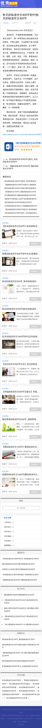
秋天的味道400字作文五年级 (16, 698)
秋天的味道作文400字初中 (11, 680)
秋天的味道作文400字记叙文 (19, 684)
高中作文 (9, 531)
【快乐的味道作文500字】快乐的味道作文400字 (21, 226)
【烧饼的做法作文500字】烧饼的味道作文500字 (19, 580)
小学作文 (9, 522)
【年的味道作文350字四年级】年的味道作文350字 (20, 575)
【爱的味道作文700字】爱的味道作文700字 (21, 447)
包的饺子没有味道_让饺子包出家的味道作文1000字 (23, 199)
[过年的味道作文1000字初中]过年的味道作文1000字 (21, 336)
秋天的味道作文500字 (27, 687)
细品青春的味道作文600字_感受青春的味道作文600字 (21, 419)
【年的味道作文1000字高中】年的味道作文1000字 (20, 559)
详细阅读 (34, 244)
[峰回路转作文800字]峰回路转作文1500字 (19, 595)
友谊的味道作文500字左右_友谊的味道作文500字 (20, 666)
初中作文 (9, 527)
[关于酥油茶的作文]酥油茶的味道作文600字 (20, 195)
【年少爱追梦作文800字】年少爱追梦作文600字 (21, 624)
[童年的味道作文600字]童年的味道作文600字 (18, 564)
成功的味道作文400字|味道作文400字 (18, 202)
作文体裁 (9, 536)
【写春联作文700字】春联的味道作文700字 (20, 192)
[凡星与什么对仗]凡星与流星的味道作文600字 (18, 569)
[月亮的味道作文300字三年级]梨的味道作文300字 (22, 206)
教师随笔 (9, 545)
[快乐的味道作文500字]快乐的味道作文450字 (21, 309)
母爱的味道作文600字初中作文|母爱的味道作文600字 (21, 254)
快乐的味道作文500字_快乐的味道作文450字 (21, 281)
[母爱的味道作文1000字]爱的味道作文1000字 (21, 474)
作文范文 (6, 23)
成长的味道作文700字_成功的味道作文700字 (18, 639)
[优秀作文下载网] (9, 6)
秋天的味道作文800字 (27, 691)
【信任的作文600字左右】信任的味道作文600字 (21, 364)
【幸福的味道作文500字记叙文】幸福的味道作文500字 (21, 392)
